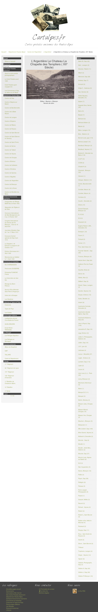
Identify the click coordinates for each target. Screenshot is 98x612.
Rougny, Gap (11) (83, 530)
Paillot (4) (81, 475)
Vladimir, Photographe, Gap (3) (85, 563)
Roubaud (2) (82, 526)
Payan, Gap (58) (83, 478)
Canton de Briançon (11, 184)
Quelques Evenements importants (16, 599)
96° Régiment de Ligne (12, 368)
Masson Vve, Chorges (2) (85, 416)
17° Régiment (9, 364)
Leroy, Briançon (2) (84, 379)
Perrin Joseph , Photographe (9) (83, 491)
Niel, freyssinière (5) (84, 467)
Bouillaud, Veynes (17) (85, 149)
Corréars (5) (82, 197)
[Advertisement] (49, 118)
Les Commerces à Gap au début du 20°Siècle (12, 91)
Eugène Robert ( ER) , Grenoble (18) (85, 227)
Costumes (8, 305)
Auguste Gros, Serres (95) (84, 106)
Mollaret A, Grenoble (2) (85, 436)
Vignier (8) (81, 559)
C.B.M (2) (81, 163)
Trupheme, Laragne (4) (85, 551)
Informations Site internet (13, 593)
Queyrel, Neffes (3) (84, 499)
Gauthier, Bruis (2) (83, 270)
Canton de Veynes (10, 154)
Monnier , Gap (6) (83, 440)
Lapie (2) (81, 365)
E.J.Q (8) (81, 214)
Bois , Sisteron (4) (83, 134)
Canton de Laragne (11, 117)
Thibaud (80, 547)
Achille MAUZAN (10, 324)
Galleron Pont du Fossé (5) (85, 265)
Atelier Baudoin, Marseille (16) (83, 97)
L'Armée (8, 610)
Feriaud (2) (81, 239)
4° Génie (7, 391)
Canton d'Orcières (10, 169)
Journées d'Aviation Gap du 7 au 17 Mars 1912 (12, 231)
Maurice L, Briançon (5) (85, 421)
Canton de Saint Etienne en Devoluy (12, 137)
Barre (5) (81, 111)
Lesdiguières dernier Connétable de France (11, 319)
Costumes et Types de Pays (14, 602)
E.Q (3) (80, 218)
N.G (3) (80, 463)
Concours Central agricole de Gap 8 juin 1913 (11, 238)
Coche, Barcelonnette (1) (84, 185)
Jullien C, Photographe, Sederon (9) (85, 338)
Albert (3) (81, 73)
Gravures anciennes (12, 608)
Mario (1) (81, 388)
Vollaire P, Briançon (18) (85, 576)
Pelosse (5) (81, 486)
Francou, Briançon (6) (85, 256)
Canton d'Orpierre (10, 121)
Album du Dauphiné (11, 347)
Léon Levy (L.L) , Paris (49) (85, 374)
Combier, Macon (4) (84, 193)
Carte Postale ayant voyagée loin (11, 86)
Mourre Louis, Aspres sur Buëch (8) (84, 458)
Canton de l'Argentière (34, 52)
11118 (12, 396)
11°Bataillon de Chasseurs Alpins (10, 382)
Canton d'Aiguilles (10, 177)
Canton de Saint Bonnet (12, 133)
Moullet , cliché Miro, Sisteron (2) (84, 449)
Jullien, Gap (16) (83, 343)
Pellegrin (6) (82, 482)
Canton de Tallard (10, 150)
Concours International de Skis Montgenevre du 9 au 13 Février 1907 (12, 215)
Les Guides (8, 312)
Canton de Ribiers (10, 125)
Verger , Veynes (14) (84, 555)
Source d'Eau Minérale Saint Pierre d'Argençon (12, 290)
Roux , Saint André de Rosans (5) (85, 535)
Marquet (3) (81, 396)
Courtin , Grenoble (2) (85, 201)
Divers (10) (81, 205)
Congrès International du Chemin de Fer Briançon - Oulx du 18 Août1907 (11, 223)
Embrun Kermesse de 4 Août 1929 (12, 252)
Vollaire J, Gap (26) (84, 572)
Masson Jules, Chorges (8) (85, 405)
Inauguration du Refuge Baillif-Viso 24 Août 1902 (12, 202)
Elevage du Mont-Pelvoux (10, 285)
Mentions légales (44, 593)
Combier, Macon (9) (84, 189)
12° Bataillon (8, 387)
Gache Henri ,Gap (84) (85, 260)
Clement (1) (81, 176)
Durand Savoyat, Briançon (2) (83, 209)
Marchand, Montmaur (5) (84, 384)
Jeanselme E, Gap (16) (85, 329)
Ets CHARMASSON (11, 265)
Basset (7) (81, 115)
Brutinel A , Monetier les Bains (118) (85, 154)
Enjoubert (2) (82, 222)
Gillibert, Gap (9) (83, 281)
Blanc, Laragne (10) (84, 130)
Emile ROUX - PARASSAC (9, 329)
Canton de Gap (9, 98)
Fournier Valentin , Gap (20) (85, 252)
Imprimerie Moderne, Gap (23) (84, 319)
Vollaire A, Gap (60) (84, 568)
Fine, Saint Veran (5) (84, 247)
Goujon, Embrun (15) (84, 295)
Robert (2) (81, 511)
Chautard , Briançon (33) (84, 171)
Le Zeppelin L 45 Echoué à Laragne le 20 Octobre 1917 (12, 245)
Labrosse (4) (82, 350)
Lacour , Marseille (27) (85, 354)
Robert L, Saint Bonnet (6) (85, 516)
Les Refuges (10, 606)
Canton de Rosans (10, 129)
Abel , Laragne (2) (83, 65)
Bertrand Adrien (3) (84, 122)
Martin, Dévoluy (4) (84, 400)
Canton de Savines (10, 173)
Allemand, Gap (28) (84, 77)
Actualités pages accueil (13, 589)
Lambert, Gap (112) (84, 362)
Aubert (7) (81, 101)
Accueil (3, 52)
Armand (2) (81, 84)
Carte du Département (11, 358)
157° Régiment (9, 372)
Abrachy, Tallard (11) (84, 69)
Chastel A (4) (82, 166)
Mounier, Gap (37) (83, 454)
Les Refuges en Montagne (9, 340)
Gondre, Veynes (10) (84, 291)
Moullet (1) (81, 444)
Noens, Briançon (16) (84, 471)
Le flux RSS (81, 591)
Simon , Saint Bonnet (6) (85, 543)
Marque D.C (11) (83, 392)
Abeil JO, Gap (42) (84, 61)
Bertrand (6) (82, 119)
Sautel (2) (81, 540)
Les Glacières (9, 299)
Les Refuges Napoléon (12, 335)
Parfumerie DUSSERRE (12, 268)
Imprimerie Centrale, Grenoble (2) (84, 307)
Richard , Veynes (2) (84, 507)
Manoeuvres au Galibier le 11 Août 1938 (12, 258)
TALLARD (8, 355)
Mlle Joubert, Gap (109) (85, 429)
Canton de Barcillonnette (12, 108)
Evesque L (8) (82, 232)
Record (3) (81, 503)
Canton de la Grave (11, 188)
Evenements (10, 591)
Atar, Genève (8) (83, 92)
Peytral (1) (81, 496)
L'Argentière (47, 52)
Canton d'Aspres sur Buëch (11, 103)
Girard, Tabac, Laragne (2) (85, 286)
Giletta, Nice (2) (83, 277)
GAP (6, 351)
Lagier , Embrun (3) (84, 358)
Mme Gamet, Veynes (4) (85, 432)
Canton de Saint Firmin (12, 142)
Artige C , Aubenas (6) (85, 88)
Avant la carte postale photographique (11, 74)
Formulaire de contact (47, 589)
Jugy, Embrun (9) (83, 333)
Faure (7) (81, 235)
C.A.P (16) (81, 159)
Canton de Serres (10, 146)
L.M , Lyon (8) (82, 346)
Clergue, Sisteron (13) (85, 180)
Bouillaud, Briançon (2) (85, 145)
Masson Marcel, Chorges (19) (83, 410)
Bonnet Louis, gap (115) (85, 138)
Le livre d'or (44, 591)
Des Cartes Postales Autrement (15, 595)
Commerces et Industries (13, 600)
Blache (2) (81, 126)
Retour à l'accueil (10, 61)
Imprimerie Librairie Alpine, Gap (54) (84, 313)
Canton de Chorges (11, 157)
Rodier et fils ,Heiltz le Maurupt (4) (84, 521)
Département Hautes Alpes (17, 52)
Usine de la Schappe (11, 295)
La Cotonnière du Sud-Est (12, 279)
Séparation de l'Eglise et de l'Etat (12, 208)
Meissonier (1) (82, 425)
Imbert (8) (81, 302)
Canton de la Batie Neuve (10, 112)
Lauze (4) (81, 369)
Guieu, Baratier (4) (84, 298)
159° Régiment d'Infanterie (9, 377)
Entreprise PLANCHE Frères (11, 273)
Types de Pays (9, 309)
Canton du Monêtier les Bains (12, 193)
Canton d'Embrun (10, 161)
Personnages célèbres (13, 604)
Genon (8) (81, 274)
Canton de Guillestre (11, 165)
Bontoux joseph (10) (84, 142)
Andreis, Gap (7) (83, 80)
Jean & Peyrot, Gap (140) (84, 324)
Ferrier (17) (81, 243)
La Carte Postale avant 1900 (12, 80)
